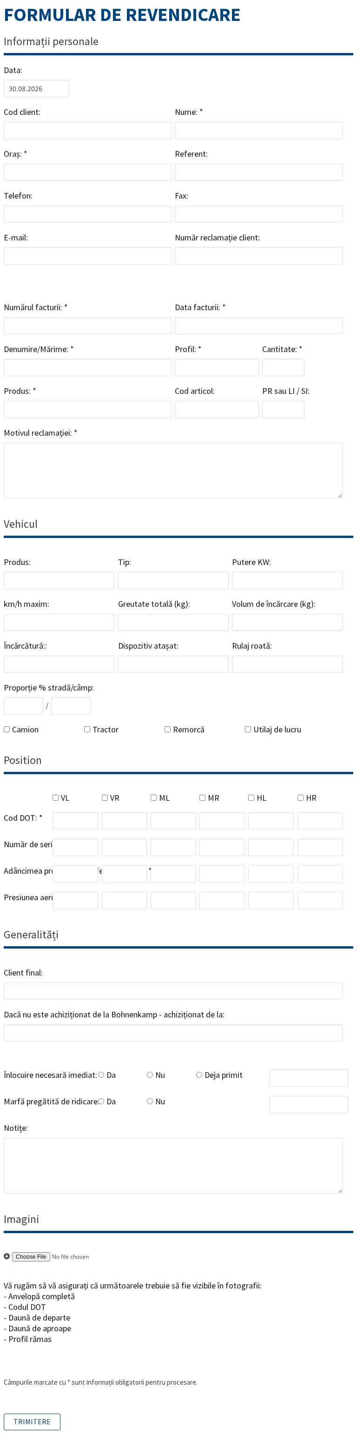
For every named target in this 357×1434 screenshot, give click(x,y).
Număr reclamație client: (217, 237)
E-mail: (17, 237)
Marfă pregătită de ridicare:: (52, 1101)
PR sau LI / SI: (286, 390)
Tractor (106, 729)
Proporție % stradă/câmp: (49, 687)
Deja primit (224, 1074)
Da (111, 1074)
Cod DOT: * (23, 817)
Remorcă (189, 729)
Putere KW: (251, 562)
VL (65, 797)
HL (261, 797)
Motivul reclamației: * (41, 432)
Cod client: (22, 111)
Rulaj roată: (252, 645)
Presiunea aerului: (34, 897)
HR (311, 797)
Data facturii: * (200, 307)
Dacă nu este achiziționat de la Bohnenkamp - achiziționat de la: (114, 1014)
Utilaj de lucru (277, 729)
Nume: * (189, 111)
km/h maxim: (26, 603)
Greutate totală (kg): (154, 603)
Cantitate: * (282, 349)
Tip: (124, 562)
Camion (25, 729)
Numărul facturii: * (36, 307)
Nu (160, 1074)
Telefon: (18, 195)
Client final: (23, 972)
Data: (13, 70)
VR (114, 797)
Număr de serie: (31, 844)
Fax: (181, 195)
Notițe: (16, 1127)
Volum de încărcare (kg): (274, 603)
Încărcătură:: (25, 645)
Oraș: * (15, 153)
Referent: (191, 153)
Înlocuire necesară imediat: (50, 1074)
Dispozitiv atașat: (148, 645)
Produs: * (20, 390)
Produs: (17, 562)
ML (164, 797)
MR (213, 797)
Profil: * (188, 349)
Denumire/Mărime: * (39, 349)
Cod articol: (195, 390)
